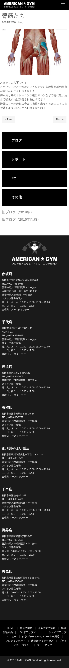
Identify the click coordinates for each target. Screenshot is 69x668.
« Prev (8, 119)
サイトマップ (44, 645)
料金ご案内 (26, 628)
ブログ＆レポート (15, 640)
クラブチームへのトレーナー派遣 (40, 636)
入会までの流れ (46, 628)
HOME (10, 628)
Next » (59, 119)
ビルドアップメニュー (30, 632)
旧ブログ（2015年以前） (21, 219)
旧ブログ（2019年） (18, 212)
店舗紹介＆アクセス (42, 640)
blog (20, 22)
